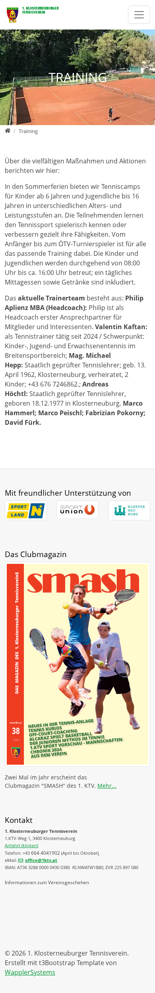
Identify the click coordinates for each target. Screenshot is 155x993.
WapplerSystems (30, 972)
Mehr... (106, 785)
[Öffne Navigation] (139, 15)
